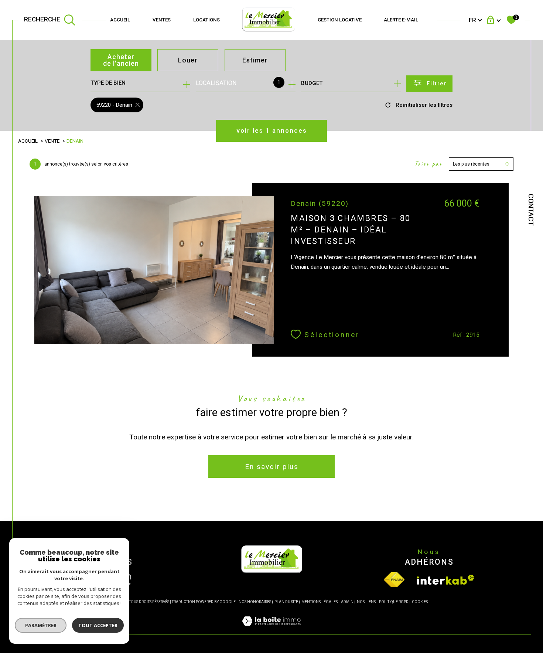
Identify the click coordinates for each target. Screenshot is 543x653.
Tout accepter (97, 625)
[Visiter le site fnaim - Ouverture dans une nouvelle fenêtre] (394, 579)
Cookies (420, 602)
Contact (531, 210)
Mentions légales (319, 602)
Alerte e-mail (401, 20)
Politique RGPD (394, 602)
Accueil (120, 20)
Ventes (162, 20)
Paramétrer (41, 625)
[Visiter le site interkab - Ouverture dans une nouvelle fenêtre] (445, 580)
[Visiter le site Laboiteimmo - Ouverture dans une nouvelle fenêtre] (271, 629)
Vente (52, 141)
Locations (206, 20)
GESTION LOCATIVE (340, 20)
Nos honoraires (255, 602)
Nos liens (366, 602)
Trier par (428, 164)
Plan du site (286, 602)
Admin (347, 602)
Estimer (255, 60)
